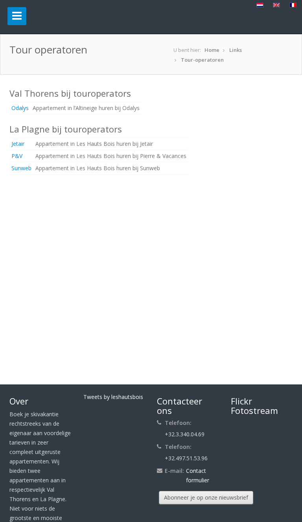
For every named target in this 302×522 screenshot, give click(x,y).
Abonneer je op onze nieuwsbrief (206, 497)
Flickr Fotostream (254, 405)
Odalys (20, 108)
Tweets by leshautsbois (113, 397)
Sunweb (21, 168)
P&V (16, 156)
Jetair (17, 143)
